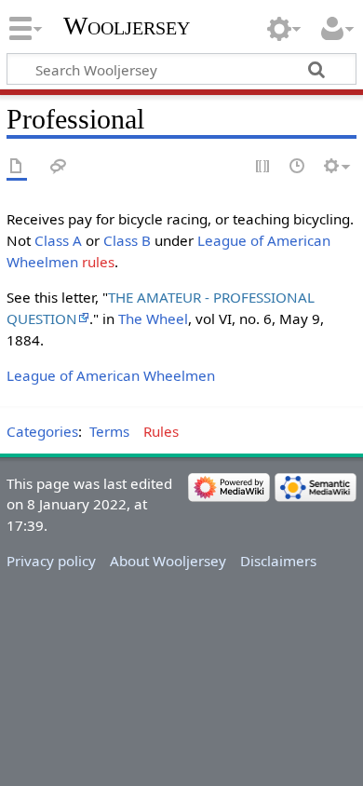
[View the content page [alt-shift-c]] (17, 167)
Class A (58, 240)
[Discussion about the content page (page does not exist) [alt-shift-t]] (58, 167)
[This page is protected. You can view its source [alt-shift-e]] (263, 167)
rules (98, 261)
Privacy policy (51, 560)
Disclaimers (278, 560)
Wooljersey (126, 25)
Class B (127, 240)
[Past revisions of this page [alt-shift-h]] (298, 167)
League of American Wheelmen (111, 375)
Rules (161, 431)
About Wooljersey (168, 560)
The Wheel (153, 318)
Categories (42, 431)
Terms (109, 431)
